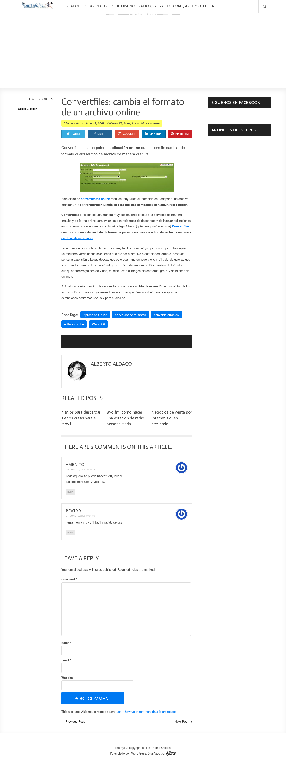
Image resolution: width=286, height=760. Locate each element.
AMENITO (75, 464)
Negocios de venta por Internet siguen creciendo (172, 418)
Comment (69, 579)
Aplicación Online (95, 314)
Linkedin (156, 134)
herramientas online (95, 198)
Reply (70, 492)
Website (67, 677)
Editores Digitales (118, 123)
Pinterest (182, 134)
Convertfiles (181, 226)
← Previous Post (73, 721)
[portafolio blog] (37, 7)
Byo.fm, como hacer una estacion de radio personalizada (125, 418)
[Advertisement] (143, 46)
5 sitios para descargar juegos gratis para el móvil (80, 418)
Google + (129, 134)
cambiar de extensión (77, 238)
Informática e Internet (146, 123)
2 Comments (108, 446)
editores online (74, 324)
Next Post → (183, 721)
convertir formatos (166, 314)
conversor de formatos (130, 314)
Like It (101, 134)
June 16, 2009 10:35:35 (82, 515)
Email (66, 660)
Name (66, 643)
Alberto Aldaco (73, 123)
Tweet (75, 134)
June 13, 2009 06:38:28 (82, 469)
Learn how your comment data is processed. (146, 711)
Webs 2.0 (98, 324)
